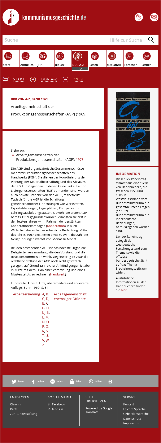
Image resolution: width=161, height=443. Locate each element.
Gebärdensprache (136, 414)
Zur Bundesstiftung (23, 414)
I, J (43, 312)
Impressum (131, 423)
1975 (79, 159)
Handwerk (57, 274)
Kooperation (56, 226)
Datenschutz (132, 419)
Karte (14, 409)
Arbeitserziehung (26, 294)
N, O (45, 322)
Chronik (15, 404)
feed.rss (57, 409)
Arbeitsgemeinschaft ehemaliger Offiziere (70, 296)
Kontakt (128, 404)
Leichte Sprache (134, 409)
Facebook (58, 404)
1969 (78, 79)
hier (124, 290)
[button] (18, 381)
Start (19, 79)
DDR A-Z (49, 79)
